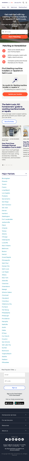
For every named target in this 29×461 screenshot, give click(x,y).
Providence (6, 318)
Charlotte (5, 283)
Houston (4, 339)
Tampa (4, 231)
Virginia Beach (6, 354)
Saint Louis (5, 269)
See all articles (9, 121)
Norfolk (4, 348)
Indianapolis (6, 240)
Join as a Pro (17, 2)
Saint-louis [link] (14, 7)
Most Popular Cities (8, 370)
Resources (5, 425)
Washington (6, 216)
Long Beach (6, 190)
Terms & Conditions (14, 450)
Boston (4, 251)
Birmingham (6, 178)
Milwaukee (5, 362)
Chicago (4, 237)
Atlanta (4, 234)
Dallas (4, 330)
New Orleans (6, 245)
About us (5, 431)
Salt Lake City (6, 345)
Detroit (4, 254)
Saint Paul (5, 263)
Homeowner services (9, 415)
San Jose (5, 208)
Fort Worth (5, 336)
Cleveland (5, 298)
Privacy (5, 445)
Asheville (5, 281)
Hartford (4, 213)
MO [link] (8, 7)
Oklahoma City (7, 304)
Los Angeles (6, 193)
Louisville (5, 243)
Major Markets (8, 174)
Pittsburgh (5, 316)
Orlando (4, 228)
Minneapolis (6, 260)
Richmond (5, 351)
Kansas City (6, 266)
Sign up (14, 388)
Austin (4, 327)
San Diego (5, 202)
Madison (4, 359)
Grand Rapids (6, 257)
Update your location (15, 94)
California (10, 445)
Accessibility (22, 445)
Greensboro (6, 286)
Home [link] (3, 7)
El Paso (4, 333)
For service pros (7, 420)
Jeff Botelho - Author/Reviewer (10, 139)
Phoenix (4, 181)
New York (5, 278)
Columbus (5, 301)
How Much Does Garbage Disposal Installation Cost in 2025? (11, 145)
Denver (4, 210)
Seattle (4, 356)
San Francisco (6, 205)
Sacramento (6, 199)
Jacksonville (6, 222)
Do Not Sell (16, 445)
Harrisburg (5, 310)
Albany (4, 275)
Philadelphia (6, 313)
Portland (5, 307)
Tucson (4, 184)
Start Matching (14, 37)
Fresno (4, 187)
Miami (4, 225)
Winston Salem (7, 292)
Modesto (5, 196)
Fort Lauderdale (7, 219)
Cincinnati (5, 295)
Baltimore (5, 248)
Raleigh (4, 289)
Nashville (5, 324)
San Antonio (6, 342)
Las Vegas (5, 272)
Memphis (5, 321)
